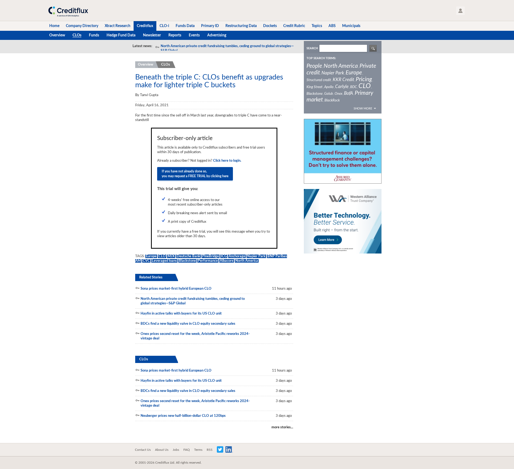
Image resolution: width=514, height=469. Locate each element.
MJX (171, 256)
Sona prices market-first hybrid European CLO (176, 288)
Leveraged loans (164, 261)
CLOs (165, 64)
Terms (198, 449)
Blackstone (187, 261)
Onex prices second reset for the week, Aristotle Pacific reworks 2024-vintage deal (195, 336)
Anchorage (237, 256)
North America (246, 261)
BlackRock (332, 100)
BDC (353, 87)
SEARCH (312, 48)
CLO (162, 256)
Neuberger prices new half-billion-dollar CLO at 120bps (183, 416)
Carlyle (342, 86)
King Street (315, 87)
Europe (151, 256)
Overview (145, 64)
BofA (348, 93)
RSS (210, 449)
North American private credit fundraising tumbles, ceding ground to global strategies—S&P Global (227, 48)
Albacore (226, 261)
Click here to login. (227, 160)
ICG (224, 256)
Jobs (176, 449)
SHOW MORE (363, 108)
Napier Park (256, 256)
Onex (338, 94)
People (314, 66)
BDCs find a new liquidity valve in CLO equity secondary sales (188, 324)
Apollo (329, 87)
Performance (208, 261)
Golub (328, 94)
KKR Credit (343, 79)
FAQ (186, 449)
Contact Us (143, 449)
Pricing (364, 79)
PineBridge (210, 256)
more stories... (282, 427)
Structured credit (319, 80)
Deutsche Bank (188, 256)
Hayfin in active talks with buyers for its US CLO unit (181, 313)
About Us (161, 449)
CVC (146, 261)
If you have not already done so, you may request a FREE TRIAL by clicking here (195, 174)
